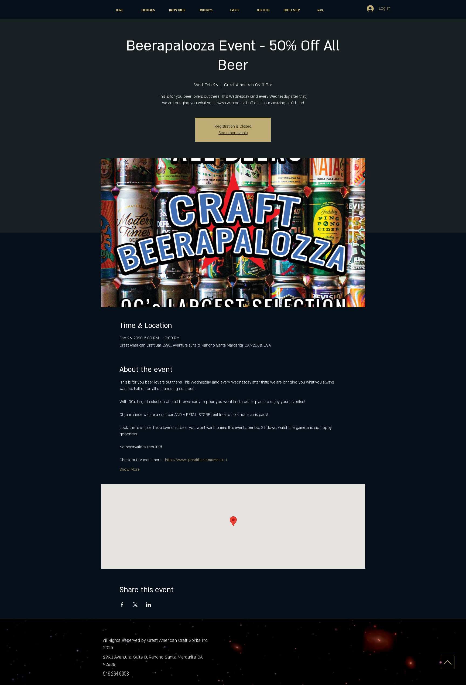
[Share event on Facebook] (122, 604)
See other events (233, 132)
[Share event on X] (135, 604)
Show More (129, 469)
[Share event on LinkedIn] (148, 604)
